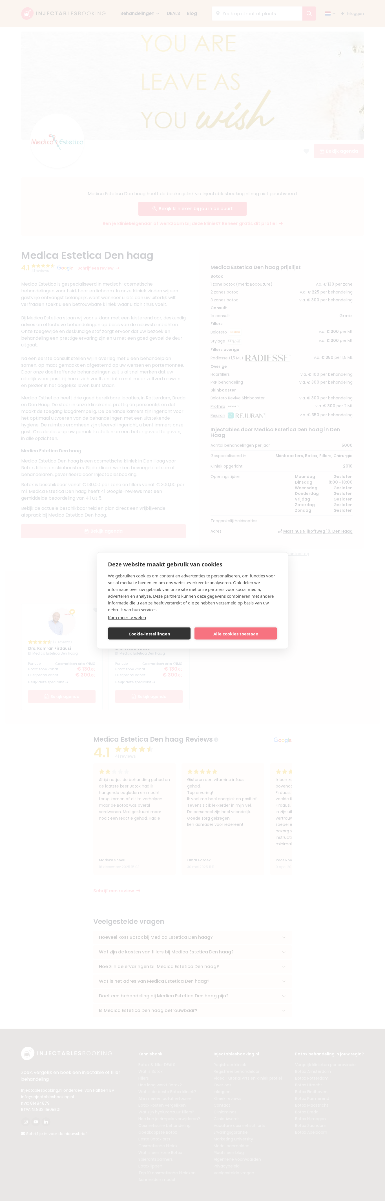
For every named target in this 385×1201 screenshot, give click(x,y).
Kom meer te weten (127, 617)
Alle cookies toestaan (235, 633)
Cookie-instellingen (149, 633)
